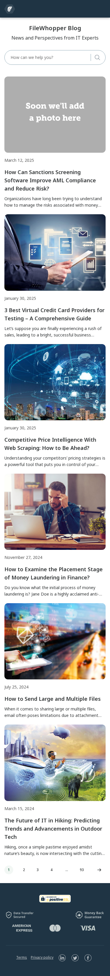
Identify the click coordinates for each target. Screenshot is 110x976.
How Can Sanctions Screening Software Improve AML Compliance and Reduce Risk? (50, 180)
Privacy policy (42, 957)
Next (99, 870)
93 (82, 869)
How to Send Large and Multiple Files (52, 698)
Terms (21, 957)
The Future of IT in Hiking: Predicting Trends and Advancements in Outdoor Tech (53, 828)
